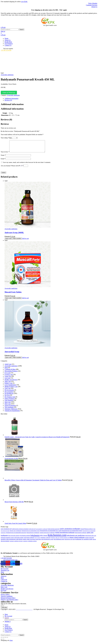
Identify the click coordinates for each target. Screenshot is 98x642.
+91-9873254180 (6, 50)
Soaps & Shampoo (10, 405)
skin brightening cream (47, 539)
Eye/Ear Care (9, 374)
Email (3, 159)
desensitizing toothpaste (33, 532)
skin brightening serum (59, 539)
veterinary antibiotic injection (16, 541)
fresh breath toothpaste (81, 532)
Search (22, 29)
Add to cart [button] (25, 238)
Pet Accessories (9, 390)
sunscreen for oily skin (70, 539)
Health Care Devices (11, 379)
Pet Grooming (9, 391)
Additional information (11, 98)
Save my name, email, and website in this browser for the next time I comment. (27, 162)
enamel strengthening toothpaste (64, 532)
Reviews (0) (8, 100)
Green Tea (8, 376)
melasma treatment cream (7, 537)
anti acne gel (32, 529)
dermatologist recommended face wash (50, 530)
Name (3, 155)
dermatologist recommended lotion (71, 530)
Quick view (8, 238)
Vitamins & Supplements (12, 410)
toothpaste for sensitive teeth (83, 539)
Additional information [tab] (12, 104)
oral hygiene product (18, 537)
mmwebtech (68, 609)
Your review (5, 152)
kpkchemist (35, 535)
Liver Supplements (10, 385)
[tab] (51, 98)
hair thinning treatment (25, 535)
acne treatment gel (6, 529)
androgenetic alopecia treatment (20, 529)
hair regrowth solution (14, 535)
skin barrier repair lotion (35, 539)
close (11, 640)
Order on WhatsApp (9, 92)
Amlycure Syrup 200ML (14, 233)
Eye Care (7, 373)
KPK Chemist (43, 535)
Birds (6, 367)
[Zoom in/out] (1, 637)
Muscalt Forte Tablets (13, 292)
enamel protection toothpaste (47, 532)
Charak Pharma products (86, 529)
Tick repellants (9, 407)
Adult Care (8, 364)
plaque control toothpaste (77, 537)
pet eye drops (38, 537)
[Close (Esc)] (7, 637)
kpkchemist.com (57, 535)
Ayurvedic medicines (7, 75)
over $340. (24, 1)
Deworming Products (11, 371)
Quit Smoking (9, 400)
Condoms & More (10, 369)
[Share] (5, 637)
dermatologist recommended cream (31, 530)
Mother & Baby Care (11, 386)
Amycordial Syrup (12, 352)
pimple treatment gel (64, 537)
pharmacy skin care (55, 537)
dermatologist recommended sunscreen (16, 532)
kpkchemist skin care (90, 535)
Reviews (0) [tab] (6, 119)
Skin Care (8, 402)
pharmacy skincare (46, 537)
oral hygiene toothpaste (29, 537)
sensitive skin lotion (89, 537)
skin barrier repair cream (23, 539)
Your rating (5, 138)
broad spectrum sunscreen (53, 529)
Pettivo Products (9, 398)
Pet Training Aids (10, 397)
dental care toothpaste (15, 530)
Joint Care (8, 381)
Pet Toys (7, 395)
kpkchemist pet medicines (76, 535)
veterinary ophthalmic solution (30, 541)
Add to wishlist (17, 238)
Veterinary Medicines (11, 409)
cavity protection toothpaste (70, 529)
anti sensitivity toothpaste (41, 528)
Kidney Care (8, 383)
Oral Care (8, 388)
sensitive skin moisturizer (8, 539)
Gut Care (7, 378)
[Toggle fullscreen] (3, 637)
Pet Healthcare (9, 393)
